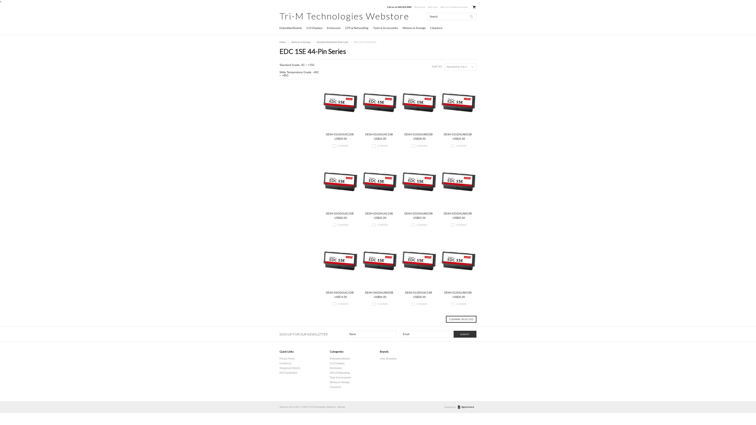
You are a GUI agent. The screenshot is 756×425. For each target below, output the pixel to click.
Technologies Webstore (344, 16)
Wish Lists (433, 7)
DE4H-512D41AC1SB (418, 292)
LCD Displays (314, 28)
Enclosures (334, 28)
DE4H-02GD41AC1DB (340, 213)
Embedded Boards (291, 28)
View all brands (388, 358)
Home (283, 42)
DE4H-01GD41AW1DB (418, 134)
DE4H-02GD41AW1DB (418, 213)
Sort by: (437, 66)
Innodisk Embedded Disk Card (332, 42)
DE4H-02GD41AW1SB (458, 213)
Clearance (436, 28)
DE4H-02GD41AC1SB (379, 213)
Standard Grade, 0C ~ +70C (297, 65)
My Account (419, 7)
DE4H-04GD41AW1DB (379, 292)
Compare (343, 146)
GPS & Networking (356, 28)
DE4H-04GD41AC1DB (340, 292)
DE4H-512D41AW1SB (458, 292)
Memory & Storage (414, 28)
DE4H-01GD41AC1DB (340, 134)
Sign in (443, 7)
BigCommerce (467, 407)
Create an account (458, 7)
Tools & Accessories (385, 28)
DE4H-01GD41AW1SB (458, 134)
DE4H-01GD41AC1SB (379, 134)
